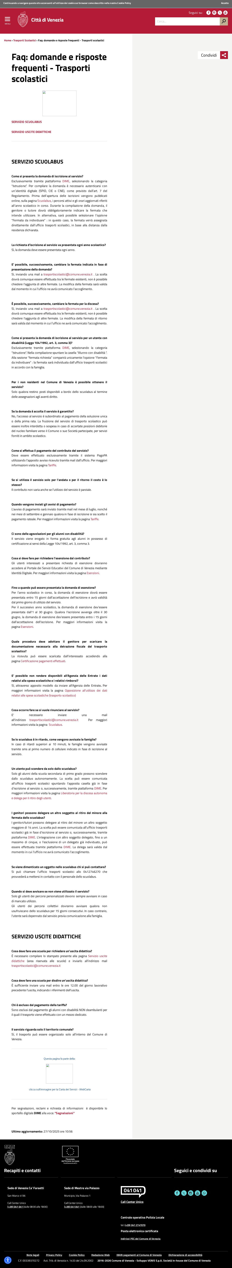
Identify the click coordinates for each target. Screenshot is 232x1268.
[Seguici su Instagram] (214, 13)
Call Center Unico (132, 1202)
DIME (65, 181)
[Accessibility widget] (8, 1260)
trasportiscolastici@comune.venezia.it (67, 274)
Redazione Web (100, 1255)
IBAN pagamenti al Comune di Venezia (139, 1255)
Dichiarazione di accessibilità (185, 1255)
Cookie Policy (124, 3)
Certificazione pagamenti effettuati (43, 661)
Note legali (32, 1255)
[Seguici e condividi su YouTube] (197, 1193)
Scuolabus (44, 200)
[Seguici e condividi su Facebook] (177, 1193)
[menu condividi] (224, 55)
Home (7, 40)
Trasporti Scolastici (24, 40)
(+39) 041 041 (15, 1207)
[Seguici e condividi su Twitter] (184, 1193)
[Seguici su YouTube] (225, 13)
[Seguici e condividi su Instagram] (190, 1193)
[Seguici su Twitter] (220, 13)
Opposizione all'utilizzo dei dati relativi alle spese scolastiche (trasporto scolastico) (59, 693)
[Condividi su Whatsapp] (204, 1193)
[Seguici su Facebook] (208, 13)
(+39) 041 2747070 (135, 1225)
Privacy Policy (54, 1255)
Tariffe (52, 465)
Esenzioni (93, 573)
